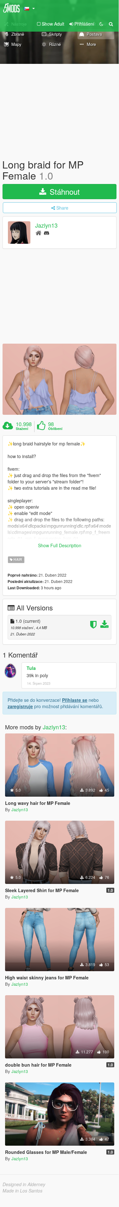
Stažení (22, 429)
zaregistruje (20, 706)
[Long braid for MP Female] (59, 379)
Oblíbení (55, 429)
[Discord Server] (46, 232)
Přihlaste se (74, 700)
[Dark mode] (101, 24)
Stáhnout (63, 191)
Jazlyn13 (46, 225)
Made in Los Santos (22, 1190)
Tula (31, 668)
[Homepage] (38, 232)
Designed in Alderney (24, 1184)
